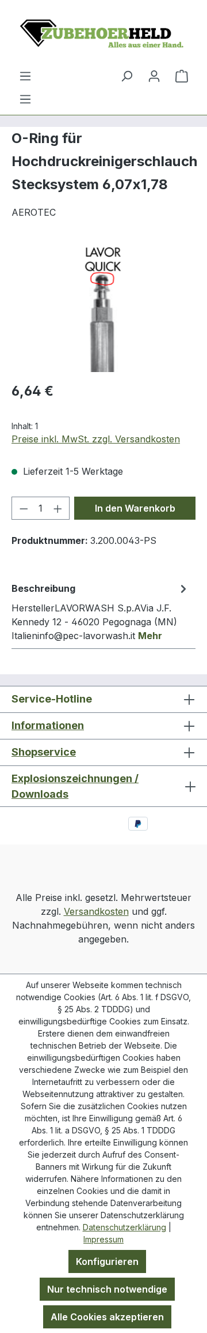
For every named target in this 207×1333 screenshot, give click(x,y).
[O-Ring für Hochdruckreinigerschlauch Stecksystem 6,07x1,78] (103, 307)
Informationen (48, 725)
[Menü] (25, 98)
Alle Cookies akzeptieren (107, 1317)
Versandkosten (96, 911)
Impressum (103, 1239)
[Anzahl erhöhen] (58, 508)
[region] (103, 307)
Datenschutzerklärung (124, 1227)
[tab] (101, 611)
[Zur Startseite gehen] (103, 34)
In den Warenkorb (135, 508)
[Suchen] (126, 75)
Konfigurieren (107, 1261)
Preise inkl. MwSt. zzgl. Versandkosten (96, 439)
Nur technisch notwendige (107, 1289)
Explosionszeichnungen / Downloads (75, 786)
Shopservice (44, 752)
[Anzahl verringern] (24, 508)
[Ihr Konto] (154, 75)
